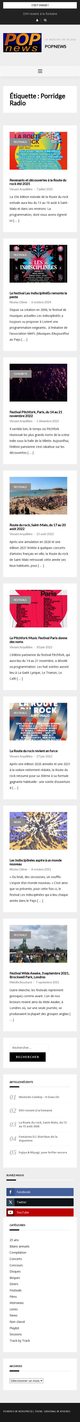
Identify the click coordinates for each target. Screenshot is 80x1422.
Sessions (16, 1334)
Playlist (14, 1328)
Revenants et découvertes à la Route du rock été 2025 (38, 182)
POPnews (55, 46)
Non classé (17, 1322)
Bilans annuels (19, 1246)
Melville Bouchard (21, 982)
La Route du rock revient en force (34, 751)
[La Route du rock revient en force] (38, 722)
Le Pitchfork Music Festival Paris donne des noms (38, 639)
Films (13, 1297)
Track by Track (20, 1341)
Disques (15, 1271)
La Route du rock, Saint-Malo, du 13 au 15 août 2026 (43, 1124)
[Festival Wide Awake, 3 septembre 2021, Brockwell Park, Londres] (38, 944)
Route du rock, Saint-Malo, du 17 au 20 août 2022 (38, 526)
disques (15, 1278)
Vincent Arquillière (21, 189)
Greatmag (50, 1411)
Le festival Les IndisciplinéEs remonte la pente (38, 295)
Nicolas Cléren (18, 302)
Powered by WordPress (17, 1411)
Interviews (17, 1303)
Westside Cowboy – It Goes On (39, 1097)
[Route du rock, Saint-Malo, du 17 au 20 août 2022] (38, 496)
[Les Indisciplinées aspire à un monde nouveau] (38, 831)
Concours (16, 1265)
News (17, 822)
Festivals (20, 142)
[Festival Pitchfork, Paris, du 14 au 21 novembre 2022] (38, 383)
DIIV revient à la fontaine (40, 14)
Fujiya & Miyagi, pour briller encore (43, 1152)
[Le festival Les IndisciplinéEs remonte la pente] (38, 264)
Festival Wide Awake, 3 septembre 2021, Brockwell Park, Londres (39, 975)
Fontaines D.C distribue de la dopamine (38, 1138)
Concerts (20, 374)
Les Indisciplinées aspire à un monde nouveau (36, 862)
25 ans (14, 1240)
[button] (37, 20)
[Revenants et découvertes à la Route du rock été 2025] (38, 151)
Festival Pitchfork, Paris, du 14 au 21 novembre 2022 (36, 413)
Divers (14, 1284)
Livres (14, 1309)
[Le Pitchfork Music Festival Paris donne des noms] (38, 609)
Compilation (18, 1252)
